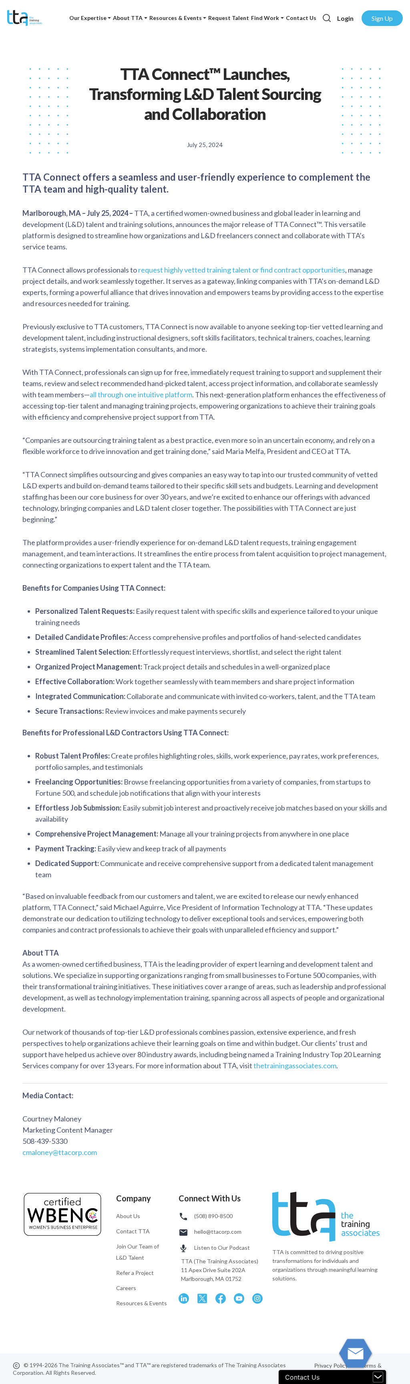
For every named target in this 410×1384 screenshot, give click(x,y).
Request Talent (228, 17)
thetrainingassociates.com (294, 1065)
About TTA (128, 17)
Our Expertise (88, 17)
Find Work (265, 17)
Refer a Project (135, 1272)
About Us (128, 1216)
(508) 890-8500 (213, 1216)
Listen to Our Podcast (221, 1247)
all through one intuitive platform (141, 394)
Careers (126, 1287)
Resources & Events (175, 17)
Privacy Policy (332, 1365)
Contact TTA (133, 1231)
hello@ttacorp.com (217, 1231)
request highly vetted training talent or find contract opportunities (241, 269)
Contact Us (301, 17)
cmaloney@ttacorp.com (59, 1152)
